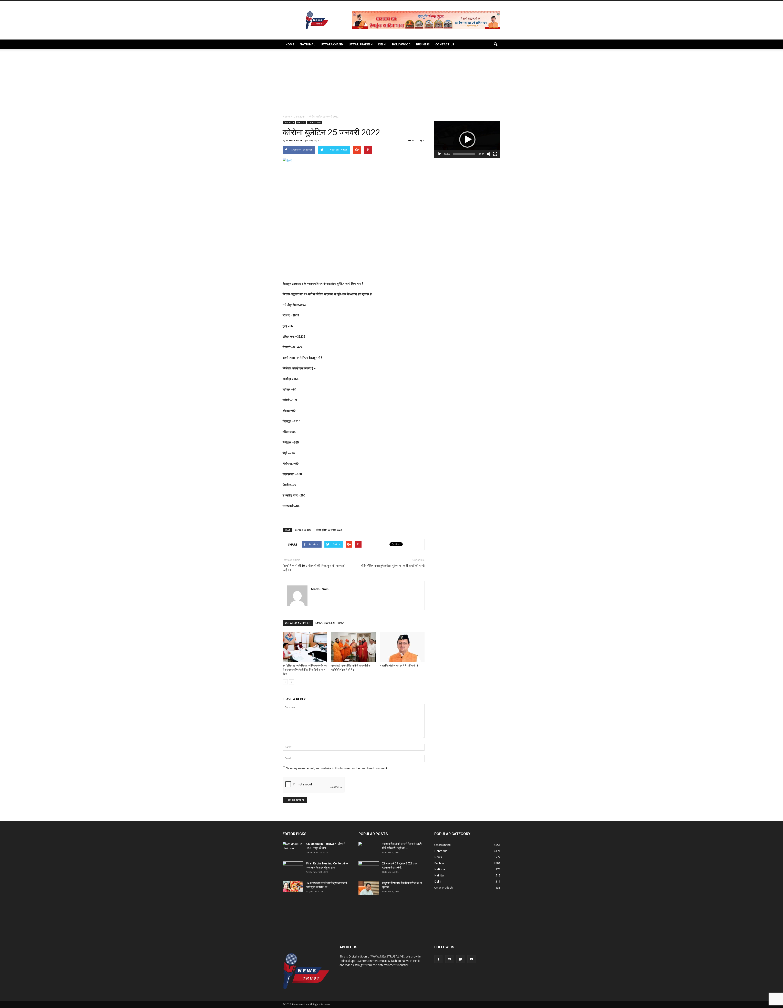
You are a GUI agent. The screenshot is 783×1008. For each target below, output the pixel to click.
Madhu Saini (294, 140)
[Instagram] (449, 959)
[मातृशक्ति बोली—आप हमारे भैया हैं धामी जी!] (402, 647)
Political (439, 863)
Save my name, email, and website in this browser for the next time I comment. (337, 768)
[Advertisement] (391, 84)
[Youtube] (471, 959)
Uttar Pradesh (361, 44)
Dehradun (289, 122)
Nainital (301, 122)
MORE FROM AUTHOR (329, 623)
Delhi (382, 44)
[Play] (440, 154)
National (307, 44)
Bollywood (401, 44)
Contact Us (444, 44)
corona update (303, 529)
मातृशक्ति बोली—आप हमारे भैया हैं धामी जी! (399, 665)
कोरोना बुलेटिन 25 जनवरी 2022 (329, 529)
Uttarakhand (332, 44)
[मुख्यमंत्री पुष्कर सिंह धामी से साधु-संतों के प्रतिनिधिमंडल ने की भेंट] (353, 647)
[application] (467, 139)
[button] (495, 44)
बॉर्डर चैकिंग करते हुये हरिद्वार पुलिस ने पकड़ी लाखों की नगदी (393, 566)
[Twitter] (460, 959)
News (438, 857)
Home (289, 44)
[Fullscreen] (495, 154)
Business (423, 44)
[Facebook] (438, 959)
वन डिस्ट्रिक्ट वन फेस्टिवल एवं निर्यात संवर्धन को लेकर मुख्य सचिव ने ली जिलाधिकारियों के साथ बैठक (305, 669)
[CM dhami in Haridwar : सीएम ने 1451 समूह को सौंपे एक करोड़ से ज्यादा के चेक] (293, 849)
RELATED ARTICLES (298, 623)
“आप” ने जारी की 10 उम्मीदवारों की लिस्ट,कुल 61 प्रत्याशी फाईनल (314, 568)
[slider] (464, 154)
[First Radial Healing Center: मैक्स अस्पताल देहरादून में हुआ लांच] (293, 868)
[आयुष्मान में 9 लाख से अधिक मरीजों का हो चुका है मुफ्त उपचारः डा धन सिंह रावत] (368, 888)
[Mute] (489, 154)
